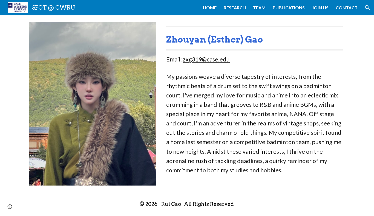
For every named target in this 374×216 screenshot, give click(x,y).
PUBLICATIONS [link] (289, 7)
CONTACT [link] (347, 7)
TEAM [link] (259, 7)
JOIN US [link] (320, 7)
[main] (254, 45)
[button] (367, 7)
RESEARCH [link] (235, 7)
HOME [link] (210, 7)
